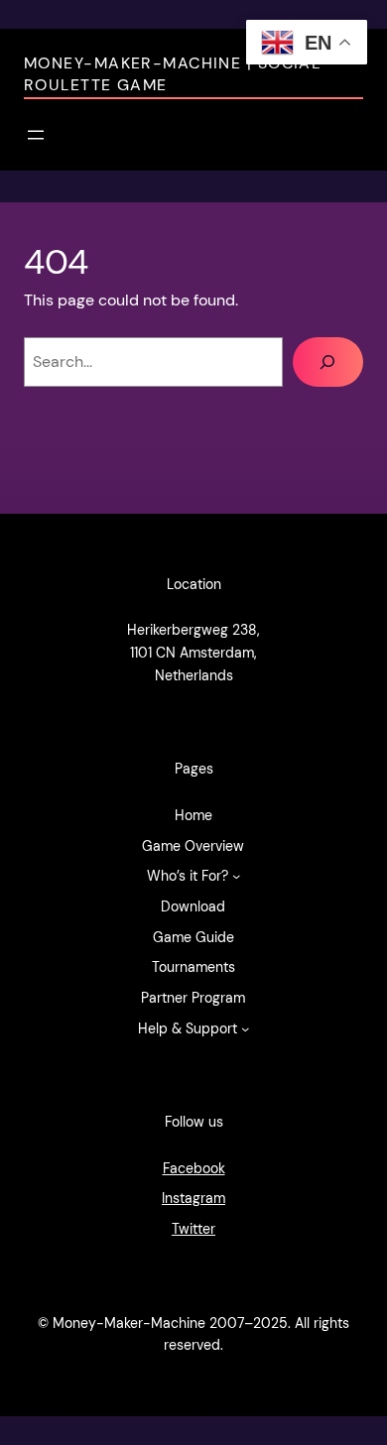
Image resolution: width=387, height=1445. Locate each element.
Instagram (193, 1198)
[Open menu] (36, 135)
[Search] (328, 362)
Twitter (193, 1229)
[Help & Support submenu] (245, 1028)
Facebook (194, 1168)
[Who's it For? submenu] (236, 876)
